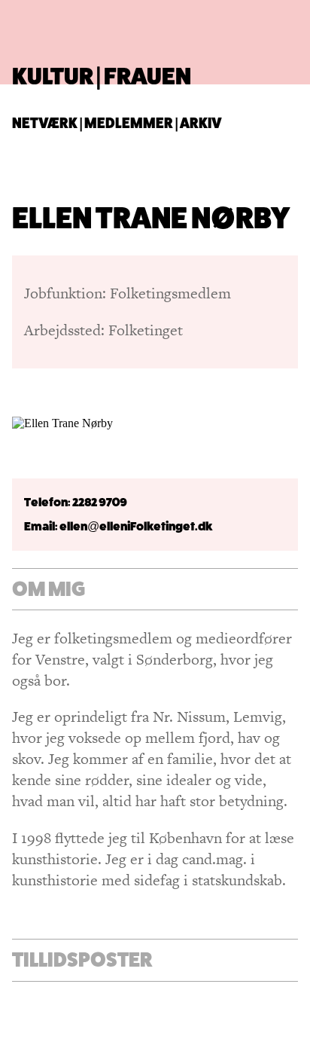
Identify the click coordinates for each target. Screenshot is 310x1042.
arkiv (201, 123)
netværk (45, 123)
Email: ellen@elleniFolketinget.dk (118, 526)
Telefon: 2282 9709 (75, 502)
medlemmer (128, 123)
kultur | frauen (101, 76)
